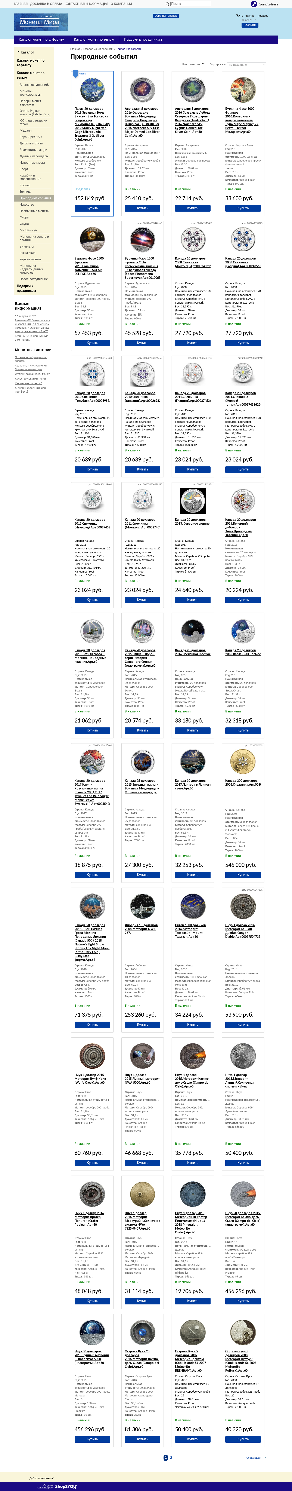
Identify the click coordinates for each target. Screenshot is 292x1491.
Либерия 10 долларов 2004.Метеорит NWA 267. (141, 929)
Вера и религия (31, 137)
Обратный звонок (166, 16)
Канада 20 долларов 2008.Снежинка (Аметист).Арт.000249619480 (196, 262)
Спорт (24, 169)
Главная (21, 4)
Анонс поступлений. (34, 85)
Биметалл (27, 246)
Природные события (35, 198)
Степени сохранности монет (32, 374)
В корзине (255, 16)
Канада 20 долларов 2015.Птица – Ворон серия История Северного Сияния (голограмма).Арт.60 (140, 658)
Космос (25, 185)
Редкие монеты (31, 259)
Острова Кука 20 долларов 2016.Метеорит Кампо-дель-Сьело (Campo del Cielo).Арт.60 (142, 1359)
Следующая (253, 1458)
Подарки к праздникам (26, 288)
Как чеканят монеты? (28, 383)
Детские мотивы (32, 143)
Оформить (250, 25)
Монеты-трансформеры (30, 93)
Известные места (32, 163)
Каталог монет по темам (30, 75)
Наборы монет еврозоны (30, 102)
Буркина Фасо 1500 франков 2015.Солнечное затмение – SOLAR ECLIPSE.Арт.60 (89, 266)
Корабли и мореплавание (30, 177)
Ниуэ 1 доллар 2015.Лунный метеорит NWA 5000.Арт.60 (142, 1078)
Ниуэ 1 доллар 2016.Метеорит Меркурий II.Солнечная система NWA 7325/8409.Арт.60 (142, 1221)
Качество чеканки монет (30, 378)
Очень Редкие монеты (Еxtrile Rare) (35, 112)
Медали (26, 130)
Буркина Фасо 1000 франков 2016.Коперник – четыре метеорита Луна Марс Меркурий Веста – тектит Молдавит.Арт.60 (241, 120)
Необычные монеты (34, 211)
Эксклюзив (27, 253)
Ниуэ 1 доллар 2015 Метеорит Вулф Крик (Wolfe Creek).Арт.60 (90, 1078)
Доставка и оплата (46, 4)
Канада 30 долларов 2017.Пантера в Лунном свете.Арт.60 (193, 784)
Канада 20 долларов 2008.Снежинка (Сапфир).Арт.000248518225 (245, 262)
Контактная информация (86, 4)
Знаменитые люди (33, 150)
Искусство (27, 204)
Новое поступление (34, 279)
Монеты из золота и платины (34, 238)
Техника (25, 192)
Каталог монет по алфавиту (30, 63)
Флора (24, 217)
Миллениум (28, 230)
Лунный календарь (34, 156)
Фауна (24, 224)
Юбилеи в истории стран (33, 122)
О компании (121, 4)
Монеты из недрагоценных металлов (31, 269)
